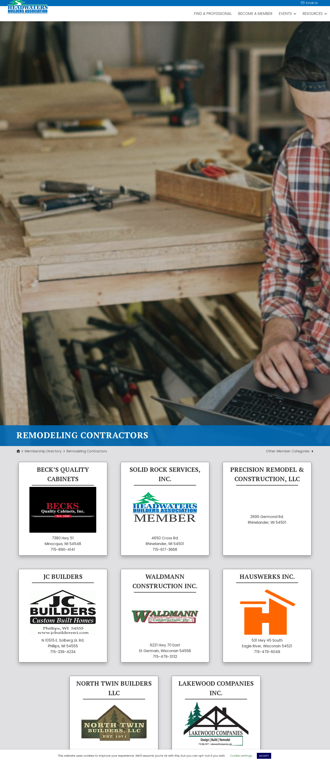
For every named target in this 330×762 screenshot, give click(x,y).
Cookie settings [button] (241, 756)
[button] (289, 451)
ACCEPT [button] (264, 756)
